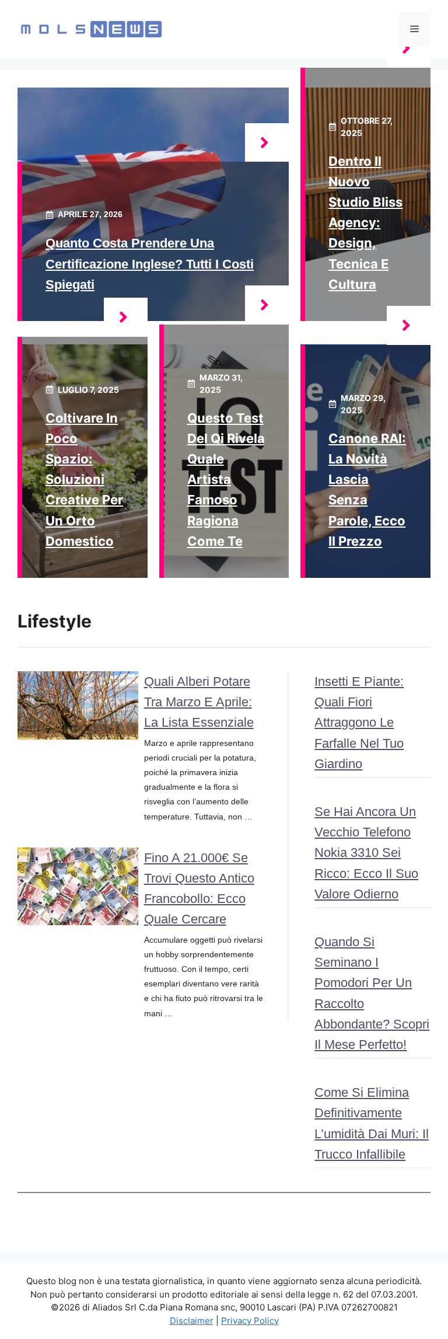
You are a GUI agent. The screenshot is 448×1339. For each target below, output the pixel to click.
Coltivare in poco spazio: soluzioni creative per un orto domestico (84, 479)
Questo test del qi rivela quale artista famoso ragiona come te (226, 479)
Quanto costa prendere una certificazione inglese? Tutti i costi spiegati (150, 263)
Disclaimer (192, 1320)
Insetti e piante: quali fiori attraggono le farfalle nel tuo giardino (359, 722)
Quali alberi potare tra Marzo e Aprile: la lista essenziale (199, 702)
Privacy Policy (250, 1320)
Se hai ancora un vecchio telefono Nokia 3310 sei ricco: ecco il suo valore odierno (366, 852)
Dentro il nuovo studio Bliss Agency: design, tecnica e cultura (365, 223)
